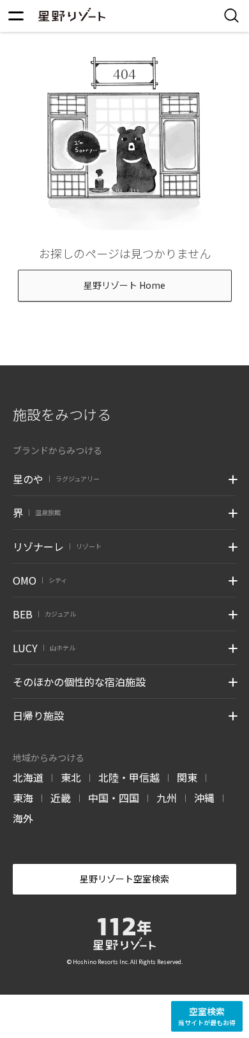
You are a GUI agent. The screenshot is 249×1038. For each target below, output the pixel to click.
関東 (187, 777)
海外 (23, 818)
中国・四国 (113, 797)
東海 (23, 797)
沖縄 (204, 797)
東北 (71, 777)
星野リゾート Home (124, 285)
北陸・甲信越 (129, 777)
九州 (166, 797)
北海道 (28, 777)
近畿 (60, 797)
